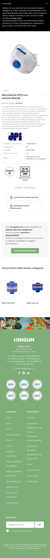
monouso (30, 156)
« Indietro (5, 90)
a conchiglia (39, 159)
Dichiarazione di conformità (19, 207)
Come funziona (33, 470)
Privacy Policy (25, 531)
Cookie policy (32, 481)
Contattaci (31, 418)
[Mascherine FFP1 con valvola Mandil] (41, 93)
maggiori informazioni (25, 188)
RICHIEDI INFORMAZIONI (25, 251)
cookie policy (16, 18)
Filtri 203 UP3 (8, 303)
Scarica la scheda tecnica (25, 197)
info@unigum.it (27, 368)
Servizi (29, 464)
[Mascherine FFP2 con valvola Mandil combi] (45, 93)
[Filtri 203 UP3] (12, 287)
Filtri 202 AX (32, 303)
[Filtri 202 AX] (37, 287)
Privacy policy (33, 476)
